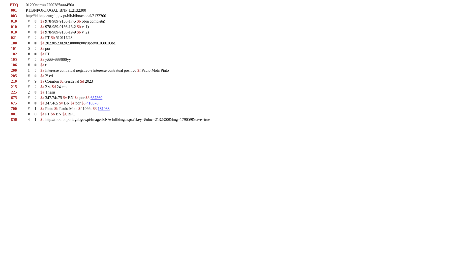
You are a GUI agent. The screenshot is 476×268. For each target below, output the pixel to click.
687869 (96, 98)
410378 (92, 103)
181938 (104, 108)
